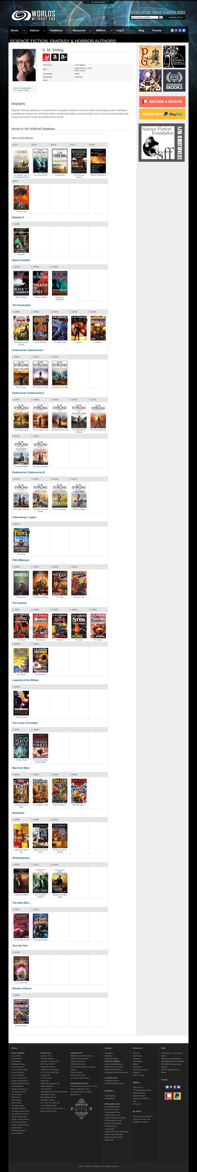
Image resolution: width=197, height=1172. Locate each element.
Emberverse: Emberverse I (27, 350)
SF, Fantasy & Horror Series (81, 1092)
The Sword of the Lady (59, 430)
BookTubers (137, 1056)
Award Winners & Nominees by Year (84, 1086)
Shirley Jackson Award (20, 1119)
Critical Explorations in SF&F (115, 1118)
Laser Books (109, 1129)
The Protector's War (40, 387)
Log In (120, 30)
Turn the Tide (20, 945)
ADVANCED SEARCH (176, 17)
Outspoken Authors (112, 1081)
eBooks (136, 1064)
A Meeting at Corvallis (60, 387)
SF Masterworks (111, 1126)
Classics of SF (46, 1056)
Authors (34, 30)
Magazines (137, 1058)
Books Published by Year (80, 1089)
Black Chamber (21, 260)
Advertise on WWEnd (141, 1098)
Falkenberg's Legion (24, 517)
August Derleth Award (20, 1081)
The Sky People (21, 760)
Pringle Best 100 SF (48, 1067)
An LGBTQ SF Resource (80, 1078)
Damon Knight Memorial (113, 1064)
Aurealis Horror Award (20, 1114)
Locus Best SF (46, 1089)
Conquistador (60, 175)
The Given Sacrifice (40, 466)
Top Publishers (110, 1096)
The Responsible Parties (142, 1090)
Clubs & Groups (139, 1075)
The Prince (21, 554)
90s (58, 1103)
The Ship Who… (21, 903)
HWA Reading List (47, 1086)
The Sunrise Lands (21, 430)
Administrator (26, 88)
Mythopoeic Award (18, 1064)
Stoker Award (17, 1103)
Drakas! (98, 342)
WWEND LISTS (76, 1053)
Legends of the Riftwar (25, 680)
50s (42, 1103)
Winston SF (109, 1140)
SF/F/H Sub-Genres (140, 1070)
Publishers (56, 30)
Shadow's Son (79, 597)
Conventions (137, 1061)
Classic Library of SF (112, 1115)
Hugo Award (16, 1056)
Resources (79, 30)
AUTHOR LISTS (111, 1078)
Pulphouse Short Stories (114, 1137)
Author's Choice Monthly (114, 1134)
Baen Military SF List (48, 1097)
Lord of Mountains (21, 466)
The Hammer (40, 640)
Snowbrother (21, 597)
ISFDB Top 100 (46, 1078)
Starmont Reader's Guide (114, 1083)
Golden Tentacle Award (20, 1125)
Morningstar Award (19, 1130)
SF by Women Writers (49, 1105)
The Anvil (59, 640)
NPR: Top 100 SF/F (48, 1064)
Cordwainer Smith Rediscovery (116, 1072)
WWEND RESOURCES (79, 1083)
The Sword (98, 640)
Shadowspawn (21, 858)
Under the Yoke (40, 342)
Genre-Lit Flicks (77, 1072)
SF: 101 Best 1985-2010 (50, 1072)
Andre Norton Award (19, 1117)
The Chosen (21, 674)
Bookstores (137, 1067)
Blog (141, 30)
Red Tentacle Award (19, 1122)
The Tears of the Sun (98, 430)
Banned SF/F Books (78, 1075)
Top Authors (109, 1053)
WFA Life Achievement (113, 1070)
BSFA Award (16, 1061)
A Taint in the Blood (21, 895)
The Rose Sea (21, 211)
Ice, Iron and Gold (40, 175)
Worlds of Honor (22, 988)
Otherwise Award (18, 1105)
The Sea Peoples (79, 509)
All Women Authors (112, 1058)
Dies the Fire (21, 387)
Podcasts (136, 1053)
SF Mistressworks (47, 1058)
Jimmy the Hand (21, 717)
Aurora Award (17, 1094)
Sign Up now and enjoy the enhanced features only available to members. (143, 1119)
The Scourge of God (40, 430)
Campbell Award (18, 1086)
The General (19, 603)
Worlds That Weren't (98, 175)
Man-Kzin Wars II (59, 805)
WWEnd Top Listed (78, 1061)
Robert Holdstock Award (21, 1083)
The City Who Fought (21, 940)
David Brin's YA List (48, 1094)
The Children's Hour (40, 805)
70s (50, 1103)
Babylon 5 (18, 217)
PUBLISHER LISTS (112, 1104)
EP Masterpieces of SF (113, 1121)
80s (54, 1103)
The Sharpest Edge (40, 597)
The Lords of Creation (25, 723)
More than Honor (21, 1025)
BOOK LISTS (46, 1053)
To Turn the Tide (21, 983)
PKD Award (16, 1097)
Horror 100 (45, 1081)
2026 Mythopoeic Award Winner (173, 1061)
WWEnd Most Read (78, 1064)
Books (14, 30)
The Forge (21, 640)
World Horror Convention (114, 1067)
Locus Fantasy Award (20, 1070)
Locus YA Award (18, 1075)
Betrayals (21, 254)
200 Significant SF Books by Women (54, 1092)
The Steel (78, 640)
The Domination (21, 305)
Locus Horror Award (19, 1078)
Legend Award (17, 1128)
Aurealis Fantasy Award (20, 1111)
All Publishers (110, 1098)
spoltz (26, 90)
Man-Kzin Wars (21, 768)
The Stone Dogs (60, 342)
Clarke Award (17, 1100)
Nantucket (18, 813)
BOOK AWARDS (18, 1053)
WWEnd (100, 30)
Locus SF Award (18, 1067)
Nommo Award (17, 1133)
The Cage (59, 597)
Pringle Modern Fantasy (49, 1070)
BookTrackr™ (76, 1094)
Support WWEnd (139, 1096)
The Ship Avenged (40, 940)
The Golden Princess (21, 509)
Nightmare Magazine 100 (50, 1083)
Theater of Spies (40, 297)
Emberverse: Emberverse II (28, 393)
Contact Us (137, 1104)
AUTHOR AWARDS (112, 1061)
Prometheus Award (19, 1092)
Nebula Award (17, 1058)
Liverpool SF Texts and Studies (116, 1132)
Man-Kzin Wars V (79, 805)
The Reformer (40, 674)
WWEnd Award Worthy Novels (82, 1056)
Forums (156, 30)
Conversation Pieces (112, 1112)
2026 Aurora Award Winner (171, 1058)
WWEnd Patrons (139, 1093)
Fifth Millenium (20, 560)
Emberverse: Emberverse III (28, 472)
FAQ (134, 1101)
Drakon (79, 342)
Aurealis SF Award (18, 1108)
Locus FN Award (18, 1072)
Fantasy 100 (45, 1075)
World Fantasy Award (20, 1089)
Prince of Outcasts (60, 509)
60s (46, 1103)
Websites (136, 1072)
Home (80, 1166)
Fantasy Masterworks (113, 1123)
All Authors (109, 1056)
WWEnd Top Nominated (79, 1058)
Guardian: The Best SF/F (50, 1061)
